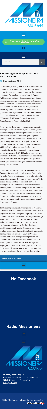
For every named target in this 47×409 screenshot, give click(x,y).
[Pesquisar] (42, 62)
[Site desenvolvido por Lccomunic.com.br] (36, 404)
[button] (24, 35)
